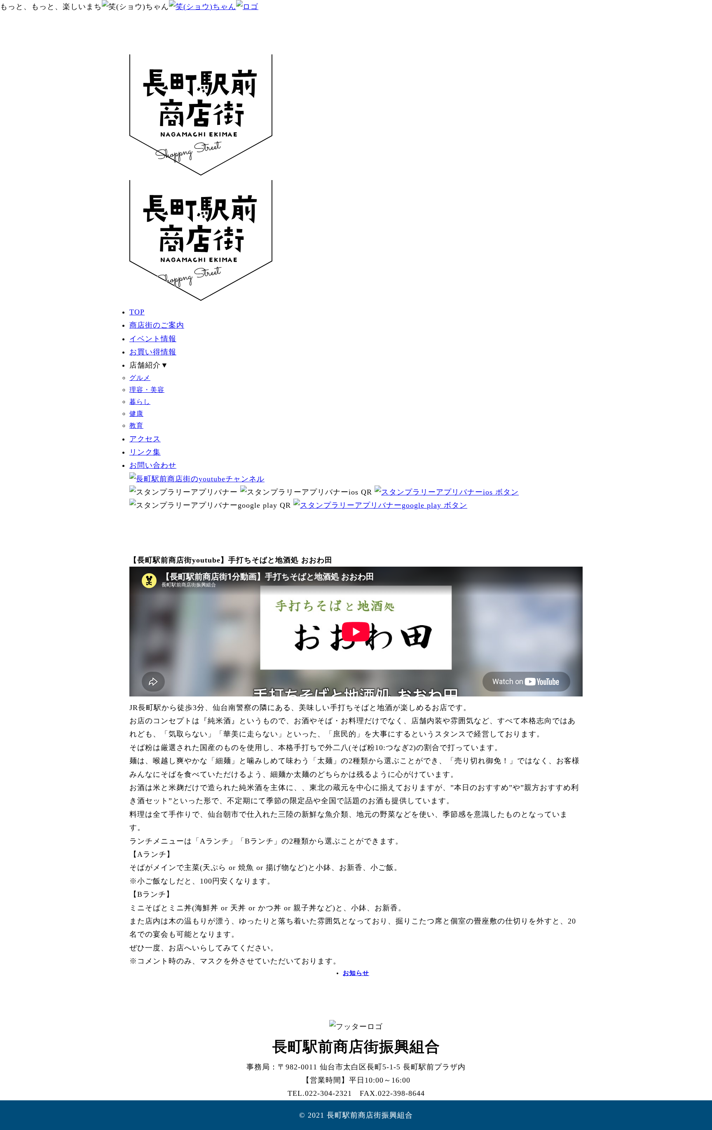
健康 (136, 413)
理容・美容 (146, 390)
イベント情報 (152, 339)
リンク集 (145, 452)
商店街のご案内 (156, 325)
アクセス (145, 439)
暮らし (139, 402)
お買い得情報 (152, 352)
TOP (137, 312)
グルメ (139, 378)
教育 (136, 425)
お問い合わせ (152, 465)
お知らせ (356, 973)
